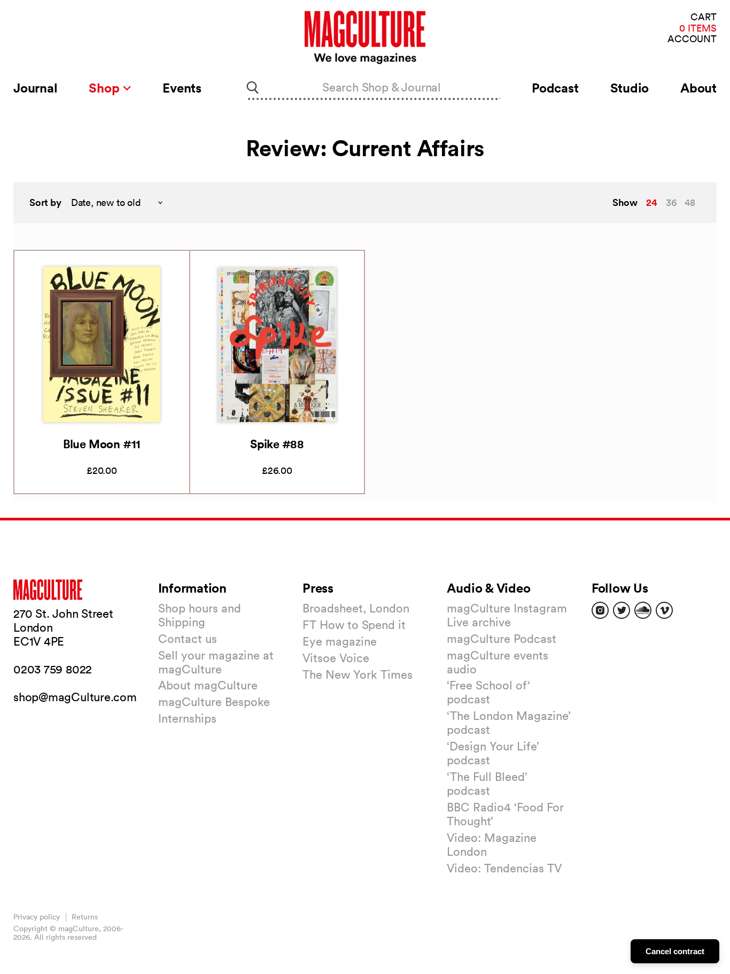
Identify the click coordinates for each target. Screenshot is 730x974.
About (698, 88)
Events (181, 88)
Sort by (45, 202)
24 (651, 202)
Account (692, 39)
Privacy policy (36, 917)
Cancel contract (675, 951)
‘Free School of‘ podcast (488, 692)
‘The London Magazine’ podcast (509, 723)
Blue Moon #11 (102, 443)
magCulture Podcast (501, 639)
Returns (85, 917)
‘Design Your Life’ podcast (493, 753)
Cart (703, 17)
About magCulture (208, 685)
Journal (35, 88)
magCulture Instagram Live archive (507, 615)
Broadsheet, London (355, 608)
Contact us (187, 639)
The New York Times (357, 674)
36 (671, 202)
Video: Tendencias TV (504, 868)
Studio (629, 88)
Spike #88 (277, 443)
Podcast (555, 88)
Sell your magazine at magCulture (216, 662)
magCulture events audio (497, 662)
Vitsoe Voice (335, 658)
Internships (187, 718)
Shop (105, 88)
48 (690, 202)
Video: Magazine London (492, 844)
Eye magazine (339, 641)
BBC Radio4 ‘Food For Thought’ (505, 814)
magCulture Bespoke (214, 702)
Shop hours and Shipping (199, 615)
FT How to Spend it (354, 625)
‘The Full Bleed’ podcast (487, 783)
